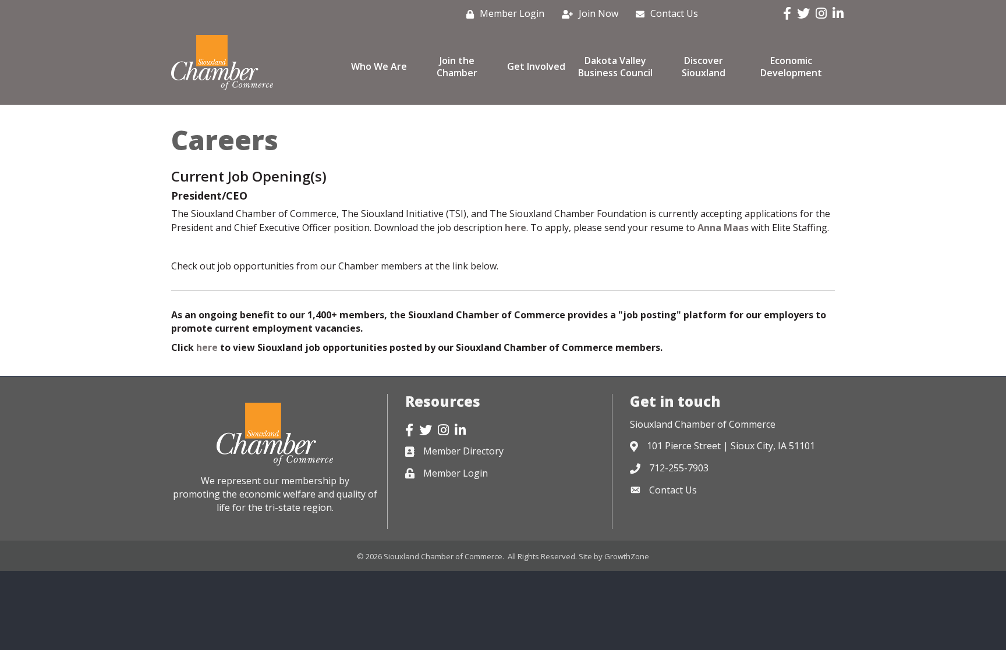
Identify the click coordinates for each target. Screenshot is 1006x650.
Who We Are (379, 66)
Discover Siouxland (703, 66)
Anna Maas (723, 227)
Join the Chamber (457, 66)
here (515, 227)
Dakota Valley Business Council (615, 66)
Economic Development (791, 66)
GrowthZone (626, 556)
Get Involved (536, 66)
